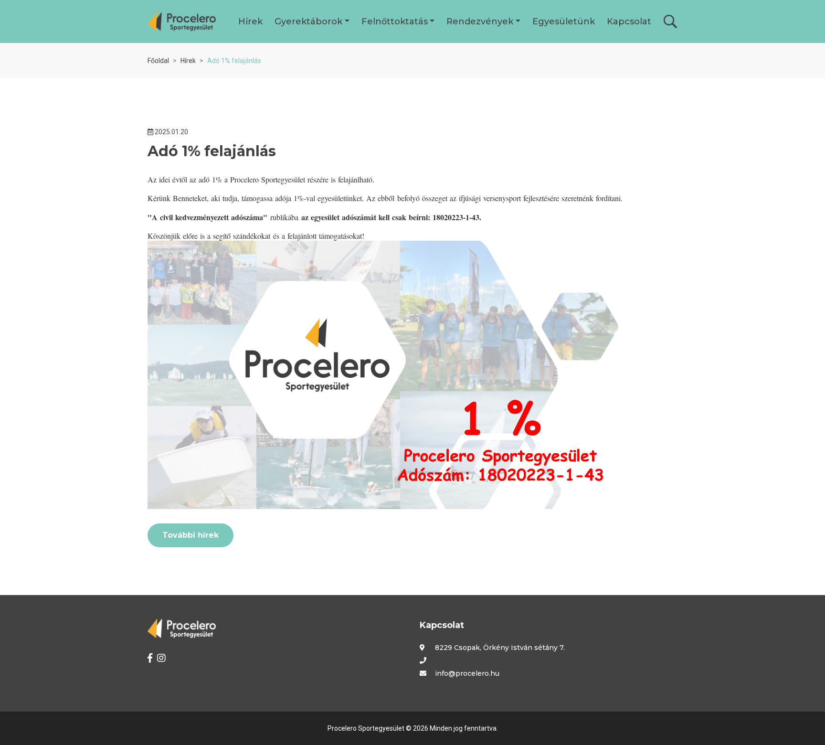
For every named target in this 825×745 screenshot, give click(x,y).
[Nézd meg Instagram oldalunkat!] (161, 658)
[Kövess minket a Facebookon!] (150, 658)
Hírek (188, 60)
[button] (250, 21)
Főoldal (158, 60)
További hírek (190, 535)
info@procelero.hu (467, 673)
